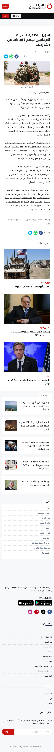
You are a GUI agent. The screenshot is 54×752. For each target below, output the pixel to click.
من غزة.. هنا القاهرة (42, 548)
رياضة (47, 528)
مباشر (5, 6)
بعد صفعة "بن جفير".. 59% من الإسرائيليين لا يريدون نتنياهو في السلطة (35, 445)
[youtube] (36, 612)
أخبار (48, 508)
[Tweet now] (43, 612)
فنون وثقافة (45, 533)
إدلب (48, 223)
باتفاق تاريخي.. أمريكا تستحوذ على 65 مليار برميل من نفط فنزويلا (36, 406)
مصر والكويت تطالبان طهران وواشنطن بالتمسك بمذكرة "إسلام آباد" (35, 465)
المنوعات (46, 538)
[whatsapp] (11, 56)
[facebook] (16, 56)
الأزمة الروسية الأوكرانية (41, 543)
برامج (17, 16)
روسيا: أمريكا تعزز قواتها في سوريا (32, 286)
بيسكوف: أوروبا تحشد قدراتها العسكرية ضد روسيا (35, 483)
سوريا (27, 220)
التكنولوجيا (46, 553)
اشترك (8, 732)
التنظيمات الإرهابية (37, 220)
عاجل (5, 16)
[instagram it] (30, 612)
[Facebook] (49, 612)
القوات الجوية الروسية (16, 220)
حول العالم (46, 518)
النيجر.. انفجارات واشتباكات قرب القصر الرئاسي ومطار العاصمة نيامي (34, 425)
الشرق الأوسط (44, 513)
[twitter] (6, 56)
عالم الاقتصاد (45, 523)
